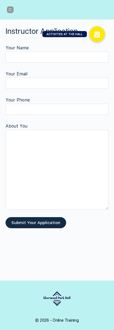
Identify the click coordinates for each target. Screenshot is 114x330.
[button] (97, 34)
